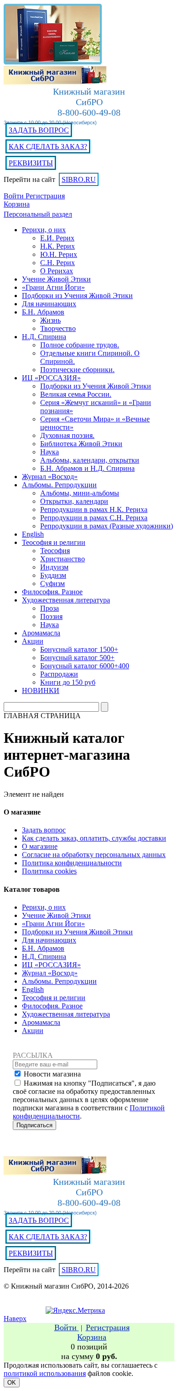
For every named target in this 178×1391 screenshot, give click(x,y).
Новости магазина (52, 1074)
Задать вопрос (44, 830)
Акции (32, 1030)
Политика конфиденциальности (72, 863)
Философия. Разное (52, 1006)
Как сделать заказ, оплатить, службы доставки (94, 838)
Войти (15, 196)
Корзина (17, 204)
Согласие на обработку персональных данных (94, 854)
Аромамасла (41, 1022)
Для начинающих (49, 940)
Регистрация (45, 196)
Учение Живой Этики (56, 915)
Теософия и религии (53, 998)
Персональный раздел (38, 214)
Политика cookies (49, 871)
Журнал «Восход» (50, 973)
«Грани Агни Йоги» (53, 923)
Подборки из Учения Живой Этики (77, 932)
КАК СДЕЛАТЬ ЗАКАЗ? (48, 146)
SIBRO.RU (79, 179)
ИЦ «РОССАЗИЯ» (51, 965)
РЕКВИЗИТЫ (31, 163)
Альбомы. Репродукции (59, 981)
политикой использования (45, 1373)
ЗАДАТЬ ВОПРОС (39, 130)
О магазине (40, 846)
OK (11, 1382)
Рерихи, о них (44, 907)
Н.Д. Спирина (44, 956)
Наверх (15, 1318)
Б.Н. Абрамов (43, 948)
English (33, 989)
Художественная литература (66, 1014)
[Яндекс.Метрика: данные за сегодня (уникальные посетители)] (75, 1310)
